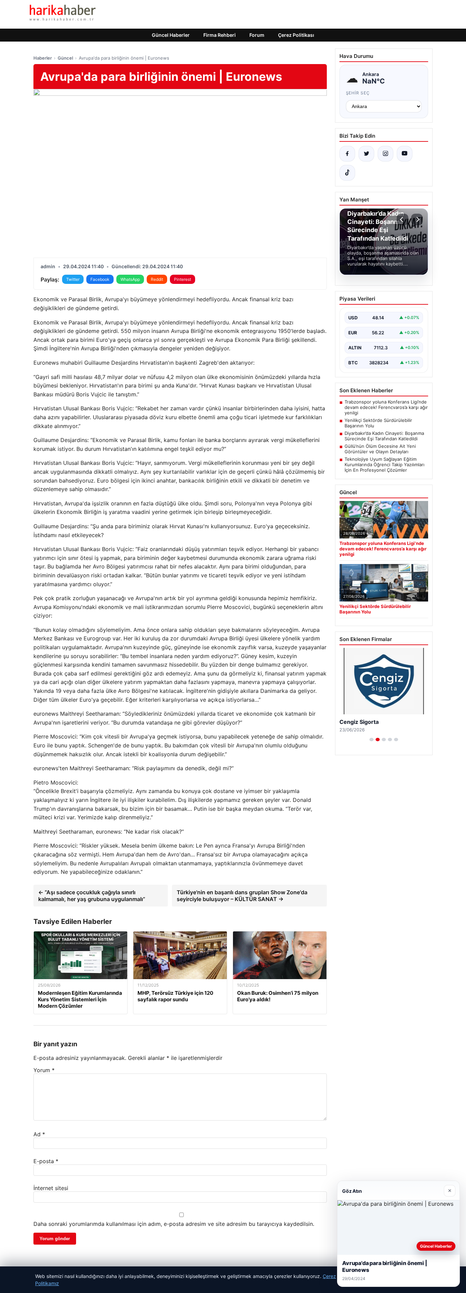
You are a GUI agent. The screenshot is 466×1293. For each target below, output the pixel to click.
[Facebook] (347, 154)
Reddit (157, 279)
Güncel (65, 58)
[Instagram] (385, 154)
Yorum (44, 1070)
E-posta (45, 1161)
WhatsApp (130, 279)
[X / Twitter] (366, 154)
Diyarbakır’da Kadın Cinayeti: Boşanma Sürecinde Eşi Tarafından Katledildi (384, 435)
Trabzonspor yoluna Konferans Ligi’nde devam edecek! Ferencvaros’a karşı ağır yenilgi (386, 407)
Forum (256, 35)
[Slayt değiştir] (371, 739)
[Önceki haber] (402, 219)
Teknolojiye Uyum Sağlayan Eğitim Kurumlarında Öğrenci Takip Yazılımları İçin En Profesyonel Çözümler (384, 464)
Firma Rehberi (219, 35)
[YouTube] (404, 154)
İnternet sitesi (50, 1188)
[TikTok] (347, 173)
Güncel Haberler (171, 35)
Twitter (72, 279)
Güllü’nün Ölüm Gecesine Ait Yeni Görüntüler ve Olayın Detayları (380, 448)
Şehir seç (358, 92)
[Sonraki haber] (417, 219)
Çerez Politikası (296, 35)
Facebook (100, 279)
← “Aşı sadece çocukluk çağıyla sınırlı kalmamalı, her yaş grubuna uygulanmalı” (91, 895)
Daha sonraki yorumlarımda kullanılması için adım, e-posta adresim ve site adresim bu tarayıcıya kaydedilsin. (173, 1223)
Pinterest (182, 279)
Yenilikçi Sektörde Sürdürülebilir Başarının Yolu (378, 422)
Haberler (42, 58)
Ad (39, 1134)
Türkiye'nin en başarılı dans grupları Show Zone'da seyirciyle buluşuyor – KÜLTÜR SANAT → (242, 895)
